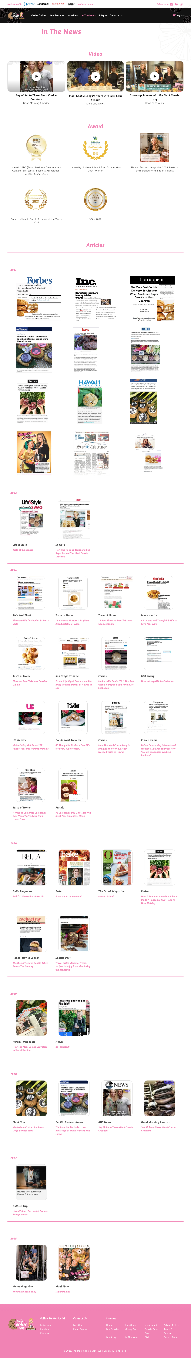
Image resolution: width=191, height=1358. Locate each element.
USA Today (147, 676)
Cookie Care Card (151, 1331)
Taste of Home (65, 615)
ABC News (104, 1122)
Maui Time (62, 1286)
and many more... (86, 4)
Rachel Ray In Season (26, 957)
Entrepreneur (149, 740)
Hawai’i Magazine (24, 1041)
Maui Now (19, 1122)
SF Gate (60, 544)
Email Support (80, 1329)
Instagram (45, 1325)
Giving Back (131, 1329)
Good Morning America (155, 1122)
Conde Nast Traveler (68, 740)
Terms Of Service (168, 1331)
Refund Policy (171, 1337)
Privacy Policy (171, 1325)
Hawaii (60, 1041)
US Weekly (19, 740)
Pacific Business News (69, 1122)
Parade (60, 807)
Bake (59, 891)
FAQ (147, 1337)
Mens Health (149, 615)
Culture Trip (20, 1206)
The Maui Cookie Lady (84, 1350)
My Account (151, 1325)
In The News (131, 1337)
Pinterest (45, 1333)
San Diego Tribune (67, 676)
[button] (56, 15)
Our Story (111, 1337)
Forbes (102, 676)
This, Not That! (22, 615)
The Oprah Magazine (111, 891)
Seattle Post (63, 957)
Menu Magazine (23, 1286)
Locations (78, 1325)
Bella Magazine (22, 891)
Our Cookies (112, 1329)
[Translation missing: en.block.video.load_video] (36, 76)
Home (109, 1325)
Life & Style (20, 544)
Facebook (45, 1329)
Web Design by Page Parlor (112, 1350)
